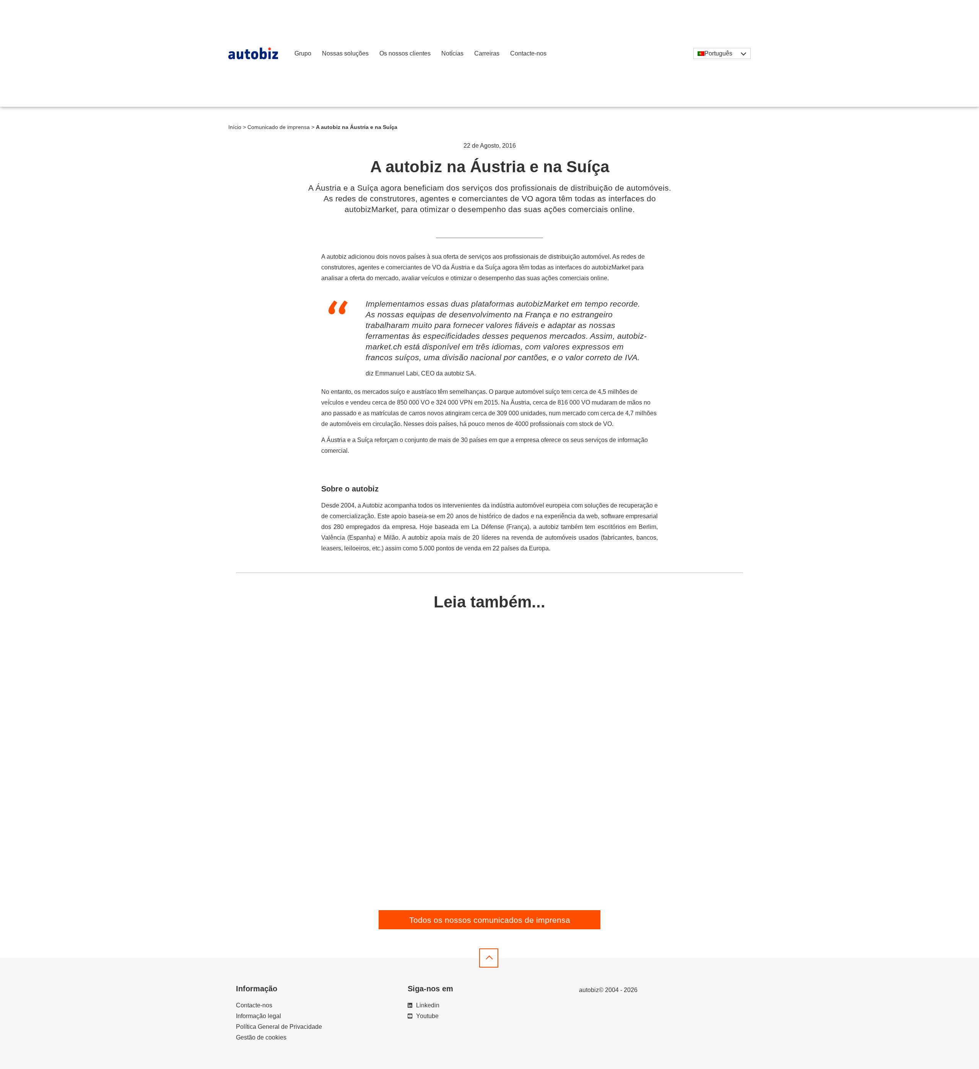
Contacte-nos (528, 53)
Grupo (302, 53)
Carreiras (486, 53)
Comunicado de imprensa (278, 127)
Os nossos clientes (405, 53)
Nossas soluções (345, 53)
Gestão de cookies (261, 1037)
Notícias (452, 53)
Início (234, 127)
